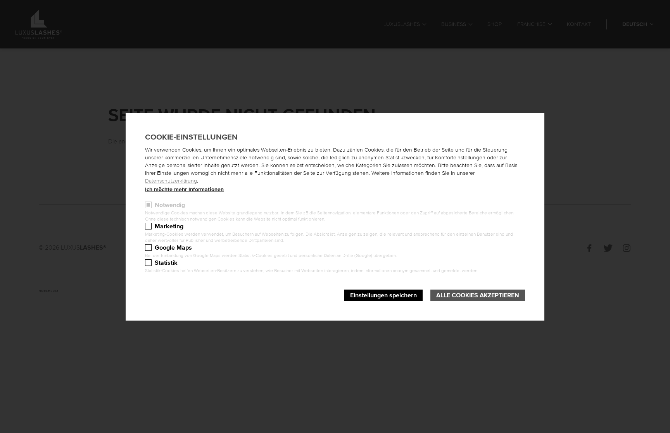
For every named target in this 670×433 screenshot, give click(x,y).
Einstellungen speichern (383, 295)
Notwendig (170, 205)
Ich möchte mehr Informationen (184, 189)
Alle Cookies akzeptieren (477, 295)
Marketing (169, 226)
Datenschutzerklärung (171, 181)
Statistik (166, 263)
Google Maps (173, 248)
